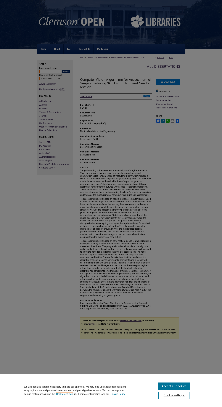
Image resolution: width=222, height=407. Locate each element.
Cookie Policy (118, 394)
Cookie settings (64, 394)
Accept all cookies (174, 386)
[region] (111, 390)
